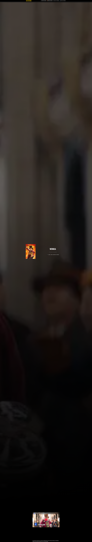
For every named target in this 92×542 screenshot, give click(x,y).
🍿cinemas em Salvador (50, 0)
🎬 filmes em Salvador (43, 0)
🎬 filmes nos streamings (56, 0)
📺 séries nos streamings (63, 0)
